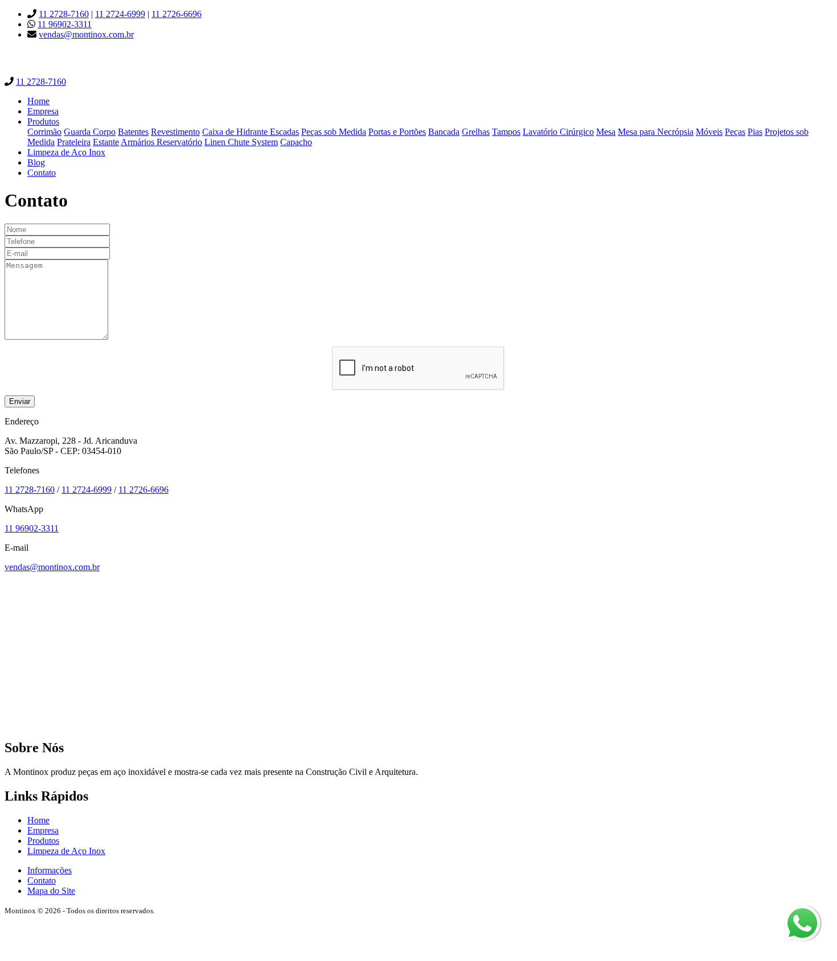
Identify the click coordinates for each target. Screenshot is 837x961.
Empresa (43, 111)
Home (38, 101)
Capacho (296, 142)
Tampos (506, 132)
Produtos (43, 121)
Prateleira (74, 142)
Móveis (709, 132)
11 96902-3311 (65, 24)
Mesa (606, 132)
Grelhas (476, 132)
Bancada (443, 132)
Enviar (19, 401)
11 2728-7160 (64, 14)
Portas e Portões (397, 132)
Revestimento (175, 132)
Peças (735, 132)
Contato (41, 173)
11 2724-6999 (120, 14)
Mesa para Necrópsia (656, 132)
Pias (755, 132)
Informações (49, 870)
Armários (139, 142)
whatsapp (801, 910)
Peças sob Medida (333, 132)
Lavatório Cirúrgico (558, 132)
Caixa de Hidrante (236, 132)
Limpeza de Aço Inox (66, 152)
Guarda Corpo (90, 132)
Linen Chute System (241, 142)
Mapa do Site (51, 891)
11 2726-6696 (176, 14)
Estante (106, 142)
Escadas (284, 132)
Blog (36, 162)
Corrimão (44, 132)
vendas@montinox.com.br (86, 34)
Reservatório (179, 142)
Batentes (133, 132)
